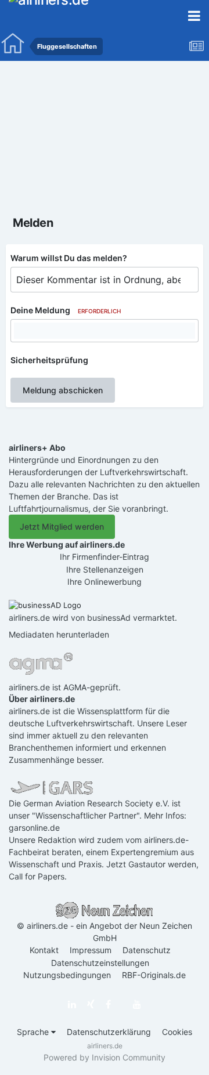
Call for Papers (36, 876)
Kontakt (44, 950)
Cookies (177, 1032)
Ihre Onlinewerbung (104, 582)
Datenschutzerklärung (109, 1032)
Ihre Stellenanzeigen (104, 569)
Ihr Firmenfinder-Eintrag (104, 557)
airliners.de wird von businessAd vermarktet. (93, 617)
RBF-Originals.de (154, 975)
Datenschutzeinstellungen (100, 963)
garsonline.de (34, 828)
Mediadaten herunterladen (59, 634)
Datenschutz (146, 950)
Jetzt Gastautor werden (151, 864)
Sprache (34, 1032)
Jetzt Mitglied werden (62, 526)
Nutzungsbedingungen (67, 975)
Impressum (90, 950)
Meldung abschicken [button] (63, 390)
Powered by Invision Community (104, 1057)
